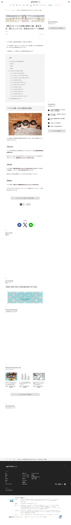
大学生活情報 (57, 505)
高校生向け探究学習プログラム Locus (32, 503)
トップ (10, 5)
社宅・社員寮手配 (49, 514)
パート (26, 500)
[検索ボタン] (69, 2)
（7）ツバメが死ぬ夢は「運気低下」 (16, 86)
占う (31, 5)
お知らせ (23, 478)
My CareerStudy (37, 507)
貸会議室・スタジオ (43, 514)
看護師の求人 (37, 511)
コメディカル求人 (42, 511)
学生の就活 (22, 499)
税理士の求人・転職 (23, 511)
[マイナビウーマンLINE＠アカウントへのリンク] (59, 484)
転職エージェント (43, 510)
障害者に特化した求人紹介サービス (40, 500)
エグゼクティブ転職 (49, 510)
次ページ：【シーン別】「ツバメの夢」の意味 (25, 198)
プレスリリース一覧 (25, 476)
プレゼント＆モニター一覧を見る (25, 394)
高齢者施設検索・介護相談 (43, 508)
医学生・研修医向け (38, 499)
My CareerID (43, 507)
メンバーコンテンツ (42, 5)
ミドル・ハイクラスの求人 (54, 499)
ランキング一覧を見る (57, 131)
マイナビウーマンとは (35, 473)
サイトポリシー (24, 480)
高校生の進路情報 (23, 503)
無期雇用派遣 (58, 511)
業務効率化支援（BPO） (28, 514)
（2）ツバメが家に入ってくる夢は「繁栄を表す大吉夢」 (19, 75)
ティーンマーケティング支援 (50, 505)
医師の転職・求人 (48, 511)
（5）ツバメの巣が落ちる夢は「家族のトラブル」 (18, 82)
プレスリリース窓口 (25, 475)
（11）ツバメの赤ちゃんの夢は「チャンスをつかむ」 (19, 96)
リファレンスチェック (56, 514)
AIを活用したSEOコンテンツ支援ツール (33, 508)
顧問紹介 (28, 511)
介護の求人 (22, 512)
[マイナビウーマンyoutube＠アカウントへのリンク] (65, 484)
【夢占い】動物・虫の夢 (24, 286)
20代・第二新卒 (34, 510)
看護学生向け (32, 499)
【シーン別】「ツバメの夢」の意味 (15, 70)
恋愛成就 (11, 66)
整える (17, 5)
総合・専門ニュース (30, 505)
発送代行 (34, 514)
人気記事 (7, 286)
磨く (20, 5)
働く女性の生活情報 (23, 506)
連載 (34, 5)
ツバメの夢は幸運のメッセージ (15, 98)
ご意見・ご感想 (33, 478)
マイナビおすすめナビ (9, 490)
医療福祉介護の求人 (23, 501)
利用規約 (32, 475)
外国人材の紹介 (33, 512)
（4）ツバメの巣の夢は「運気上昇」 (16, 80)
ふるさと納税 (32, 507)
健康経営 (38, 514)
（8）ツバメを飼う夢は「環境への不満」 (17, 89)
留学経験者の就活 (27, 499)
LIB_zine (6, 34)
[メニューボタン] (2, 2)
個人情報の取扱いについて (35, 476)
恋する (24, 5)
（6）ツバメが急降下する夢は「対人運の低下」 (18, 84)
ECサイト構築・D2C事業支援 (25, 507)
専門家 (12, 286)
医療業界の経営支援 (27, 512)
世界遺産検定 (41, 506)
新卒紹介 (38, 510)
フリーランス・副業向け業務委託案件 (51, 500)
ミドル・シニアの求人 (31, 500)
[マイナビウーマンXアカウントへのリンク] (62, 484)
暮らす (28, 5)
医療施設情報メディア (49, 507)
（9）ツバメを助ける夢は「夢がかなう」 (17, 91)
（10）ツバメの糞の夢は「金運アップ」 (16, 93)
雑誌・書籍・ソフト (30, 506)
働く (13, 5)
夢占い (14, 10)
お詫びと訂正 (24, 484)
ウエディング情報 (36, 506)
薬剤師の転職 (32, 511)
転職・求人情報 (44, 499)
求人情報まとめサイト (24, 505)
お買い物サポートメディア (56, 507)
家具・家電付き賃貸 (23, 508)
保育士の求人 (54, 511)
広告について (24, 473)
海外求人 (48, 499)
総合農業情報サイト (47, 506)
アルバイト (22, 500)
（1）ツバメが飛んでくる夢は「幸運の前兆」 (17, 73)
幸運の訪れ (12, 63)
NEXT (28, 204)
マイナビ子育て (53, 506)
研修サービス (22, 514)
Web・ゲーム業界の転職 (27, 510)
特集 (37, 5)
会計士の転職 (55, 510)
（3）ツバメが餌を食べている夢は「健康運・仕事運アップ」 (20, 77)
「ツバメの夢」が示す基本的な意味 (15, 61)
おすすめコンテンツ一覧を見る (57, 28)
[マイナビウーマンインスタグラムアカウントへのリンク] (56, 484)
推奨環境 (23, 482)
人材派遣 (22, 510)
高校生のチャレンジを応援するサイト (39, 505)
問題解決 (11, 68)
